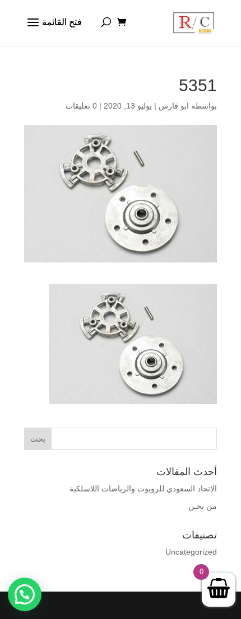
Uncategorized (191, 551)
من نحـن (202, 505)
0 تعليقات (81, 105)
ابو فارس (174, 105)
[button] (24, 594)
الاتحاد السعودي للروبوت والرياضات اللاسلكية (143, 488)
